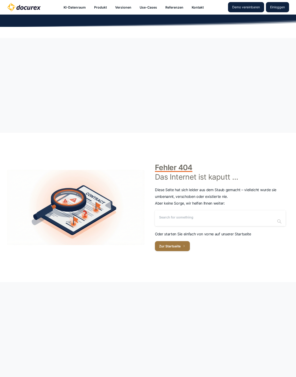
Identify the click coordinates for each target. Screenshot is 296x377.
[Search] (279, 218)
